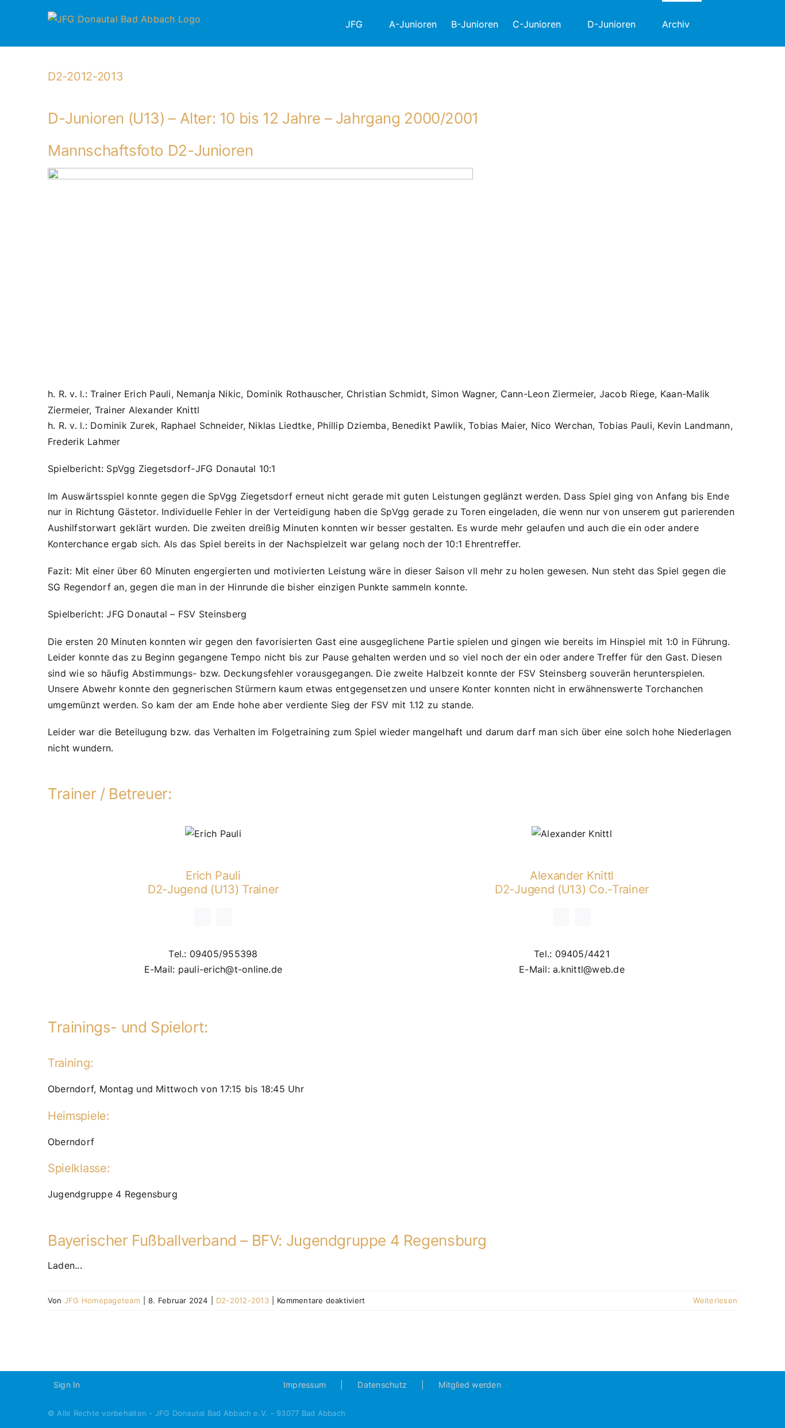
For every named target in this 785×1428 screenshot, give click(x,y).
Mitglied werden (469, 1384)
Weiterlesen (715, 1300)
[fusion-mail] (202, 917)
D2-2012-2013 (85, 76)
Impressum (304, 1384)
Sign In (66, 1384)
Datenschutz (382, 1384)
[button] (719, 23)
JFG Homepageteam (102, 1300)
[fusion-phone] (224, 917)
